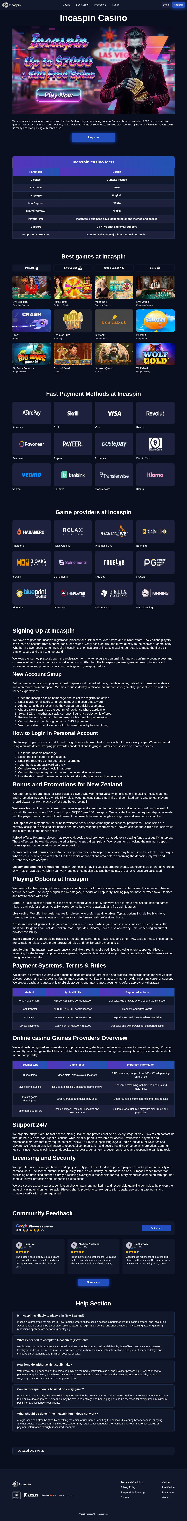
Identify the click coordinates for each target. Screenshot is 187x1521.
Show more (93, 1282)
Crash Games (111, 268)
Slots (153, 268)
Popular (29, 268)
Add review (156, 1228)
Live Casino (70, 268)
